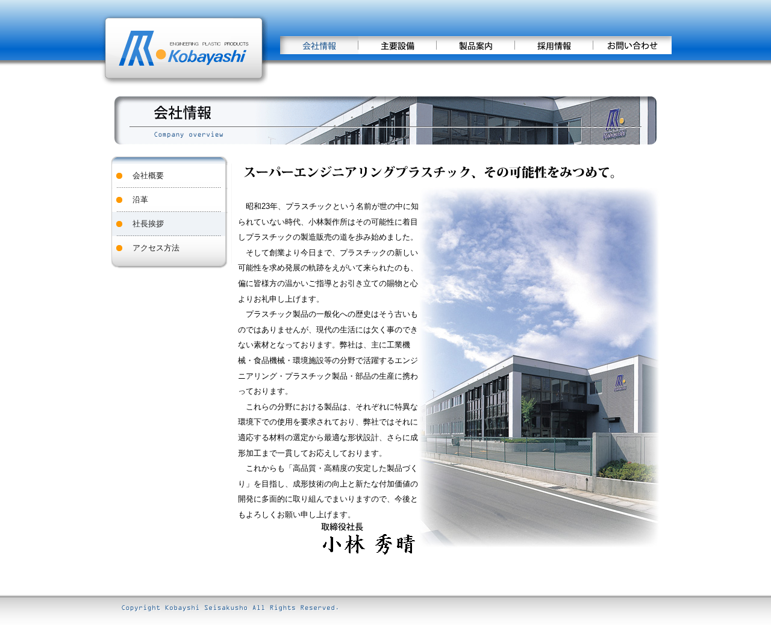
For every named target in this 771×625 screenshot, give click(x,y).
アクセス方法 (156, 247)
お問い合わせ (632, 45)
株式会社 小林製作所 (183, 48)
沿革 (140, 199)
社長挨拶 (148, 223)
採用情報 (554, 45)
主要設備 (397, 45)
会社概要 (148, 175)
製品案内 (476, 45)
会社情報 (319, 45)
